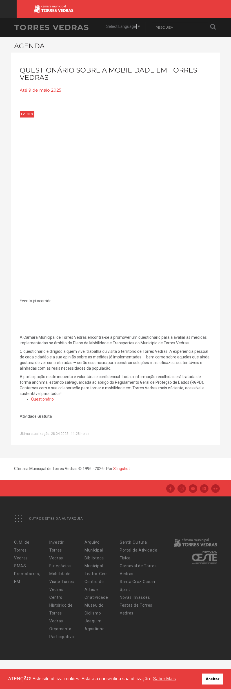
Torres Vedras (51, 27)
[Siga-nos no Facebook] (170, 489)
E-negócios (60, 566)
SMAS (20, 566)
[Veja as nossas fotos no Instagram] (181, 489)
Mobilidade (60, 573)
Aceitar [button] (212, 679)
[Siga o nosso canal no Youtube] (193, 489)
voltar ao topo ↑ (205, 672)
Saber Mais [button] (164, 678)
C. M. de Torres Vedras (22, 550)
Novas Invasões (135, 597)
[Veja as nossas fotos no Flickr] (215, 489)
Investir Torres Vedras (56, 550)
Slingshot (121, 468)
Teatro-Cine (96, 573)
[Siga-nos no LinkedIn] (204, 489)
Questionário (42, 399)
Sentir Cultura (133, 542)
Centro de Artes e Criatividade (96, 589)
